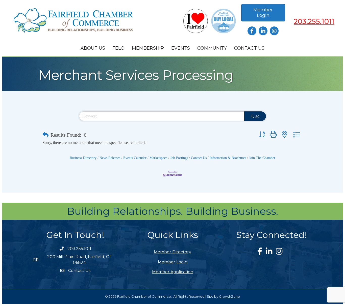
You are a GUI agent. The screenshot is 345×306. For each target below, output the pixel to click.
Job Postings (179, 158)
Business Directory (83, 158)
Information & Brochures (228, 158)
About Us (93, 48)
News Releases (110, 158)
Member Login (172, 262)
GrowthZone (229, 296)
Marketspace (158, 158)
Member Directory (172, 252)
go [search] (257, 116)
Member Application (172, 271)
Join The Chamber (262, 158)
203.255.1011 (314, 21)
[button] (45, 134)
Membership (148, 48)
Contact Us (249, 48)
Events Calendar (134, 158)
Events (180, 48)
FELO (118, 48)
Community (212, 48)
